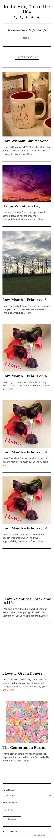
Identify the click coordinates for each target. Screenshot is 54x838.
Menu (26, 38)
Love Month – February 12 (24, 528)
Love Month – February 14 (24, 376)
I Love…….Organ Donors (22, 673)
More (30, 154)
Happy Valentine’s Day (21, 206)
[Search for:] (27, 809)
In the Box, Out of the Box (27, 9)
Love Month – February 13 (24, 452)
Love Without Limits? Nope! (26, 141)
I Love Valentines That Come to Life (26, 601)
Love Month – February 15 (24, 300)
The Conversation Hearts (23, 748)
